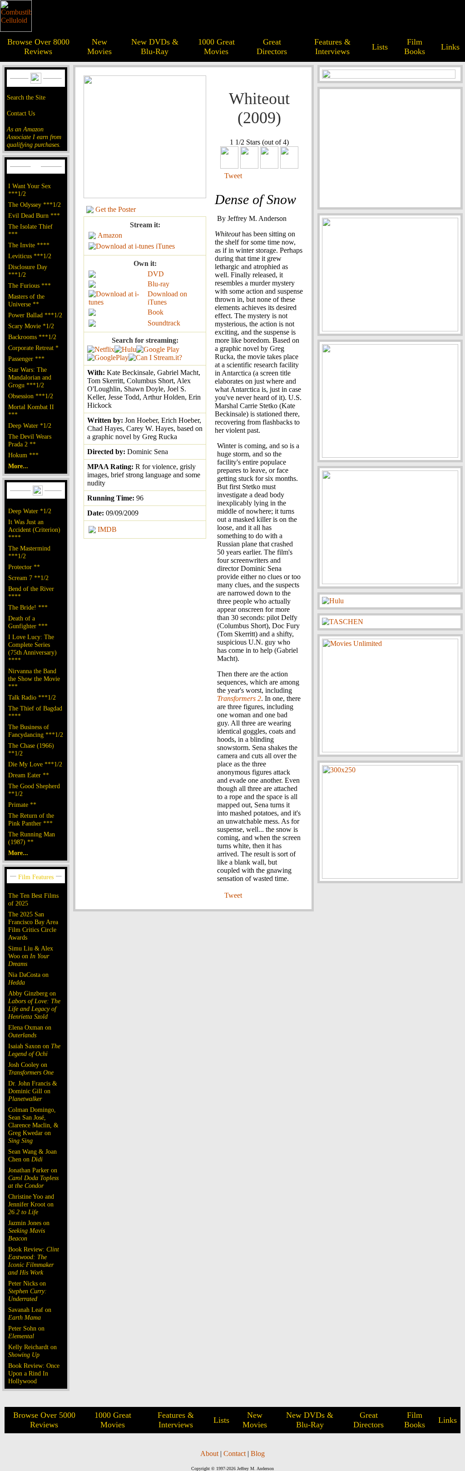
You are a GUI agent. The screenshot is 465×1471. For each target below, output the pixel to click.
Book (155, 312)
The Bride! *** (28, 607)
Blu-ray (158, 284)
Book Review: (33, 1261)
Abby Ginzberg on (34, 1005)
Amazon (110, 235)
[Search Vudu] (157, 349)
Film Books (414, 46)
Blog (258, 1453)
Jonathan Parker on (33, 1177)
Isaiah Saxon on (34, 1049)
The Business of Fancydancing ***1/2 (35, 730)
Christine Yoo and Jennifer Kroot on (31, 1204)
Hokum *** (23, 455)
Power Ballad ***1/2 (35, 315)
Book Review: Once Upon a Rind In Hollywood (33, 1373)
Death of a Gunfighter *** (28, 622)
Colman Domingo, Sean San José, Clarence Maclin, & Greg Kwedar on (33, 1125)
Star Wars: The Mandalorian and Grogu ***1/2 (29, 377)
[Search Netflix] (100, 349)
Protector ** (24, 566)
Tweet (233, 176)
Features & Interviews (332, 46)
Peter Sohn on (26, 1332)
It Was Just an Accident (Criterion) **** (34, 529)
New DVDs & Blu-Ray (154, 46)
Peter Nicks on (27, 1291)
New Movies (99, 46)
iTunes (165, 246)
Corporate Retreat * (33, 347)
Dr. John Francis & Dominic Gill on (32, 1091)
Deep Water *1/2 (29, 425)
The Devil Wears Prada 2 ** (29, 440)
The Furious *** (29, 285)
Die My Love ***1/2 (35, 764)
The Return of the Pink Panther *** (31, 819)
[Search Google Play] (108, 357)
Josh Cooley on (31, 1068)
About (209, 1453)
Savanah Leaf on (29, 1313)
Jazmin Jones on (28, 1230)
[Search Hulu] (125, 349)
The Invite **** (28, 245)
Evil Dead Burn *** (34, 215)
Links (450, 46)
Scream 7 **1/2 (28, 577)
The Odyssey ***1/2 (34, 204)
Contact (234, 1453)
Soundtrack (164, 323)
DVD (156, 274)
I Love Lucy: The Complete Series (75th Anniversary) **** (32, 648)
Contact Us (21, 113)
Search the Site (26, 97)
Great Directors (272, 46)
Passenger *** (26, 358)
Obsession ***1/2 (30, 396)
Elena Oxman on (29, 1031)
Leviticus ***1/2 (29, 256)
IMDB (107, 529)
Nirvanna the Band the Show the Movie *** (34, 678)
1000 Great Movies (216, 46)
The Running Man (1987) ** (31, 838)
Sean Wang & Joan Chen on (32, 1155)
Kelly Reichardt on (32, 1350)
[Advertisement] (390, 148)
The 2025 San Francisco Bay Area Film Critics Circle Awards (33, 926)
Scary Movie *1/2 (31, 326)
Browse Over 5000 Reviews (44, 1420)
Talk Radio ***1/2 (32, 697)
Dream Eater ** (28, 775)
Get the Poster (115, 209)
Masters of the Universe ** (26, 300)
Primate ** (22, 804)
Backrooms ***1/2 (32, 336)
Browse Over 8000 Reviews (38, 46)
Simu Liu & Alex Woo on (30, 956)
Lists (380, 46)
